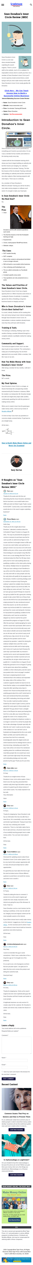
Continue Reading (16, 1130)
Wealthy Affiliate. (7, 411)
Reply (4, 515)
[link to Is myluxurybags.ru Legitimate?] (16, 1145)
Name (4, 1057)
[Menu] (2, 5)
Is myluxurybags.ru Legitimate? (16, 1160)
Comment (5, 1035)
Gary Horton (16, 470)
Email (4, 1064)
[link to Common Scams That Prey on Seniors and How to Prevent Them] (16, 1099)
